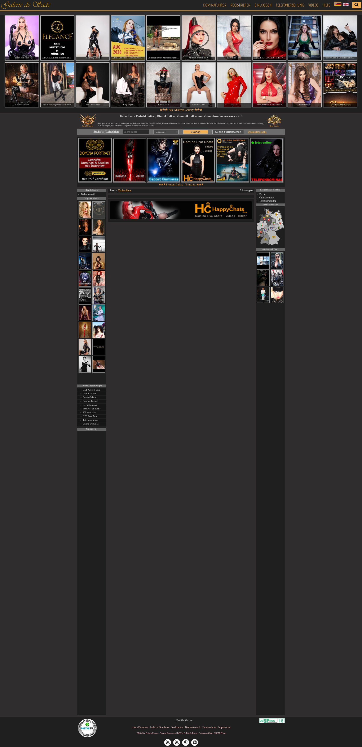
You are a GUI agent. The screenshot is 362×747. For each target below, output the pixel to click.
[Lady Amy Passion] (98, 286)
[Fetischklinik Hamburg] (263, 303)
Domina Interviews (168, 733)
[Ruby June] (85, 337)
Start (112, 190)
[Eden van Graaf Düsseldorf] (198, 85)
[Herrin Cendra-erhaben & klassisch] (98, 234)
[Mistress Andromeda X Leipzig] (198, 38)
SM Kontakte (89, 412)
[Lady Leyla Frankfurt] (128, 85)
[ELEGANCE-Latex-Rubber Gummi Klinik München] (57, 38)
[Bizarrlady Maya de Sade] (85, 251)
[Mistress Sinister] (98, 320)
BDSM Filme (220, 733)
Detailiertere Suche (257, 131)
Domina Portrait (90, 401)
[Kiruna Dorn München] (163, 85)
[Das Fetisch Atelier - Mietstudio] (263, 268)
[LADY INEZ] (263, 285)
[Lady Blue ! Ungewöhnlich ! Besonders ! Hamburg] (57, 85)
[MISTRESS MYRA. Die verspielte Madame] (98, 337)
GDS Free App (90, 416)
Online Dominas (90, 423)
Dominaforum (90, 393)
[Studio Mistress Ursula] (85, 217)
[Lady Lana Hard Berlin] (234, 38)
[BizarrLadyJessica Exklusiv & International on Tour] (277, 303)
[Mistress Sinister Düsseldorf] (22, 85)
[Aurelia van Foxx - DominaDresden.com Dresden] (128, 38)
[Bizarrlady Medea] (98, 269)
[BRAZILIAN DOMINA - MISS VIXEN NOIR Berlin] (269, 38)
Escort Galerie (89, 397)
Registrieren (240, 5)
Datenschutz (209, 727)
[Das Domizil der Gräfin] (85, 303)
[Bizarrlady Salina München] (92, 38)
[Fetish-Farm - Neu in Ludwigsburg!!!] (85, 269)
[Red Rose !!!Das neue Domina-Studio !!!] (85, 234)
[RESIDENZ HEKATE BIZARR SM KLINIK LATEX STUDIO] (277, 285)
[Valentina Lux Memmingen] (304, 85)
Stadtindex (177, 727)
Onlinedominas (266, 197)
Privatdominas (90, 405)
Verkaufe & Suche (92, 408)
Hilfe (326, 5)
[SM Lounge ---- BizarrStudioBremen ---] (98, 372)
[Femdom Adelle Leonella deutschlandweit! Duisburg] (340, 38)
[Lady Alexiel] (85, 372)
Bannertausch (192, 727)
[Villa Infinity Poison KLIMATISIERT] (98, 217)
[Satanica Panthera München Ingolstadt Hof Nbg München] (163, 38)
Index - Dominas (159, 727)
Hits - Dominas (140, 727)
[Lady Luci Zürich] (234, 85)
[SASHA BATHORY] (98, 251)
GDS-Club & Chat (91, 389)
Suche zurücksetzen (228, 131)
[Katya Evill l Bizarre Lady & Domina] (85, 354)
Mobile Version (184, 720)
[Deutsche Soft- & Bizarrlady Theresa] (85, 320)
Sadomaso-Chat (205, 733)
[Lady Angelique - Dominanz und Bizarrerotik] (98, 303)
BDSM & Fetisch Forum (147, 733)
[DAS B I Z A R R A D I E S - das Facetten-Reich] (85, 286)
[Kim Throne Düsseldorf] (304, 38)
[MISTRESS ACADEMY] (98, 354)
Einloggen (263, 5)
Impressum (224, 727)
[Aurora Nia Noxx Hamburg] (22, 38)
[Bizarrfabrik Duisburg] (340, 85)
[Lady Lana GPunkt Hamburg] (92, 85)
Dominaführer (214, 5)
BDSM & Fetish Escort (187, 733)
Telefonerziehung (290, 5)
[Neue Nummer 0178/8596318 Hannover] (269, 85)
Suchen (195, 131)
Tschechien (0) (88, 194)
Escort (262, 194)
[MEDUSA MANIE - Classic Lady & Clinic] (277, 268)
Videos (313, 5)
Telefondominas (90, 420)
